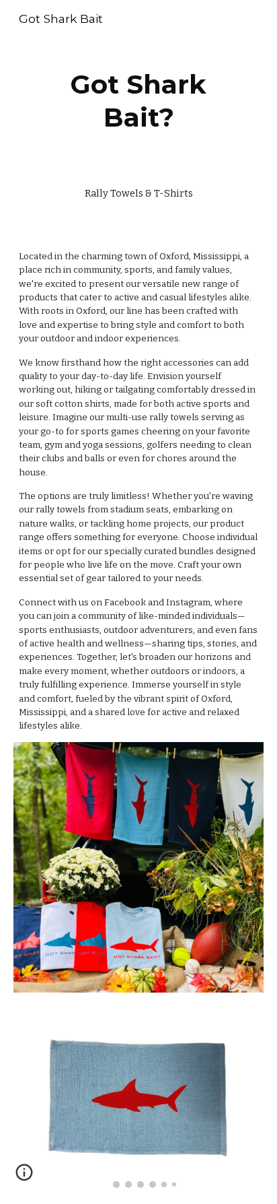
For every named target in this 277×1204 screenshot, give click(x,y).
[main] (138, 101)
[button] (24, 1177)
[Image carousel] (138, 1107)
